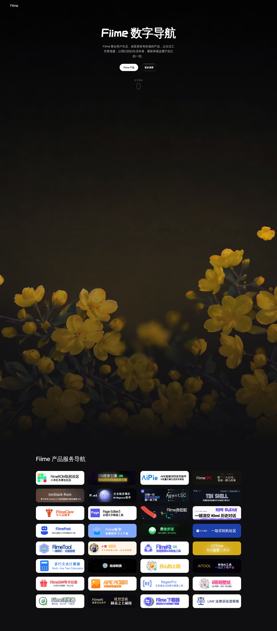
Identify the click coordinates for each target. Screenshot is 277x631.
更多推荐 (149, 67)
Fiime (14, 6)
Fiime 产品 (128, 67)
